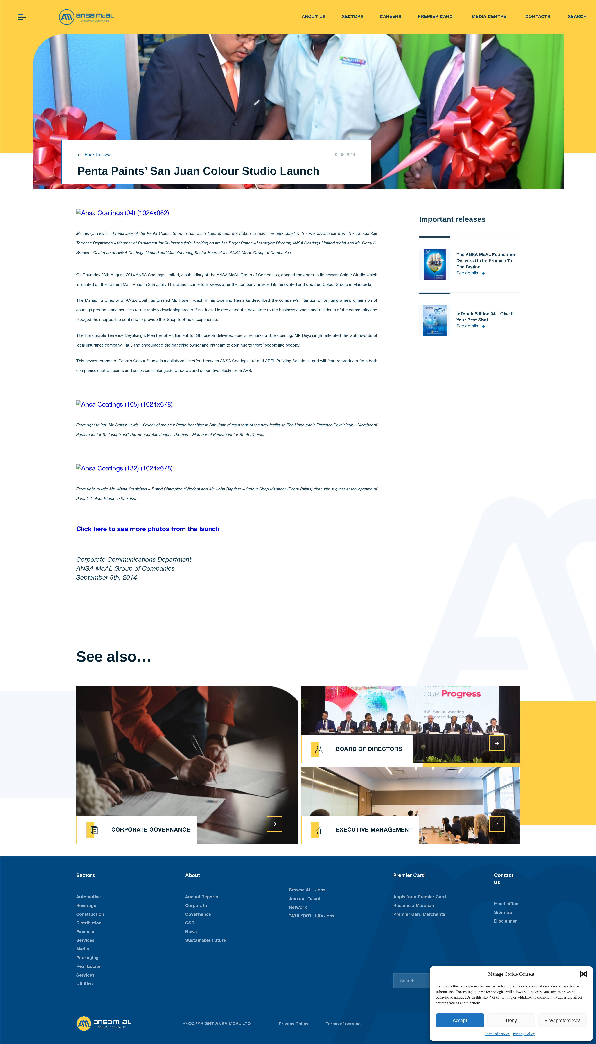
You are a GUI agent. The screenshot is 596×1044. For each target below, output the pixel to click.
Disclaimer (505, 921)
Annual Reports (201, 897)
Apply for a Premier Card (419, 897)
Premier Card (409, 875)
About (192, 875)
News (191, 932)
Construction (90, 915)
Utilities (84, 984)
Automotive (88, 897)
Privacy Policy (524, 1034)
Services (85, 975)
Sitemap (503, 913)
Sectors (85, 875)
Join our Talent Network (305, 903)
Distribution (89, 923)
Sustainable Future (205, 941)
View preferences (562, 1020)
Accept (460, 1020)
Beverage (86, 906)
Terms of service (497, 1034)
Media (82, 949)
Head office (506, 904)
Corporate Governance (198, 910)
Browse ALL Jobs (307, 890)
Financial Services (86, 936)
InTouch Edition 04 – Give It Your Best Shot (485, 317)
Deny (511, 1020)
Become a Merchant (414, 906)
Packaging (87, 958)
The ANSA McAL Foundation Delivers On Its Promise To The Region (486, 261)
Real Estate (88, 967)
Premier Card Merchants (419, 915)
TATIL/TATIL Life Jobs (311, 916)
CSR (189, 923)
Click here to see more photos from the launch (147, 529)
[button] (583, 974)
